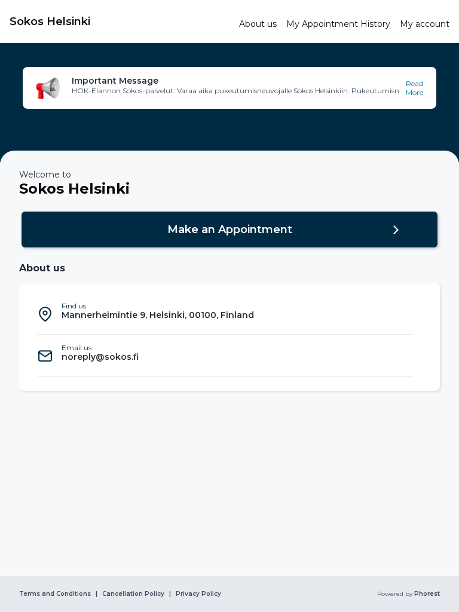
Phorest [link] (427, 594)
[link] (120, 21)
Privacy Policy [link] (198, 594)
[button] (229, 88)
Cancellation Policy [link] (133, 594)
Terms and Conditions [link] (55, 594)
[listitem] (224, 314)
